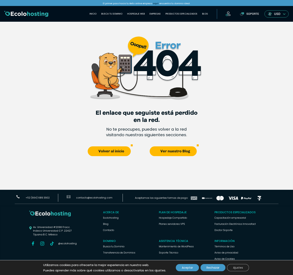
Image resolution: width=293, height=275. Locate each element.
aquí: (156, 3)
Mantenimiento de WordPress (176, 246)
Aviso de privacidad (226, 252)
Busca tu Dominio (111, 13)
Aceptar (187, 268)
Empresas (155, 13)
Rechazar (212, 268)
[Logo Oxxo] (194, 199)
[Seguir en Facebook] (33, 243)
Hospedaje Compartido (173, 217)
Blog (205, 13)
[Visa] (233, 199)
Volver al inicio (111, 151)
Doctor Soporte (223, 230)
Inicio (92, 13)
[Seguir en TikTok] (52, 243)
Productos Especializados (181, 13)
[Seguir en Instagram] (42, 243)
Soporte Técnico (168, 252)
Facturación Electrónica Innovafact (235, 224)
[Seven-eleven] (259, 199)
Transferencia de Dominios (119, 252)
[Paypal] (246, 199)
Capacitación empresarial (230, 217)
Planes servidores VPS (172, 224)
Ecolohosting (111, 217)
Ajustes (238, 268)
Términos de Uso (224, 246)
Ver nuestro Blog (175, 151)
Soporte (252, 14)
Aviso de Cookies (224, 258)
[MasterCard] (207, 199)
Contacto (108, 230)
